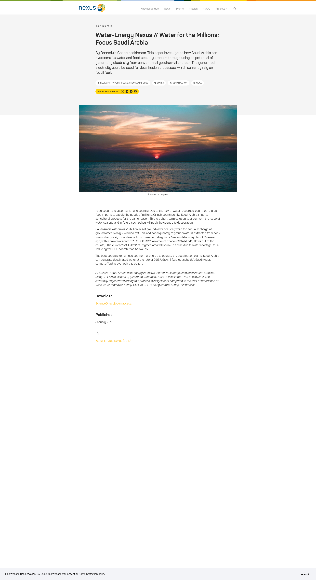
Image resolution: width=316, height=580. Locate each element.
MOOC (206, 8)
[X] (122, 91)
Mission (193, 8)
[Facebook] (131, 91)
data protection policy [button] (92, 574)
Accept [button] (305, 574)
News (167, 8)
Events (180, 8)
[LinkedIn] (127, 91)
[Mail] (135, 91)
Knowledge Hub (150, 8)
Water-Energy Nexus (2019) (113, 341)
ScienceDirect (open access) (113, 303)
